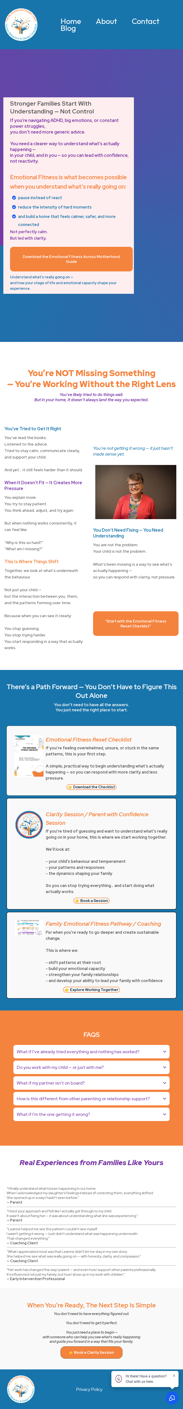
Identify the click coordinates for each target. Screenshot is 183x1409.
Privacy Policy (89, 1389)
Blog (68, 28)
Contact (145, 21)
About (106, 21)
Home (70, 21)
